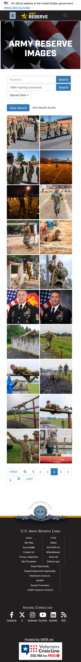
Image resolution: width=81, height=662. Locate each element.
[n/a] (56, 307)
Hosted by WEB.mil (39, 639)
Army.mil (53, 557)
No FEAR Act (53, 547)
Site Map (29, 542)
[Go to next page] (10, 479)
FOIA (53, 538)
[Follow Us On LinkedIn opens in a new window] (53, 616)
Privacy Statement (29, 557)
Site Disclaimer (28, 561)
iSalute (53, 542)
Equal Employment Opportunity (39, 571)
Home (29, 538)
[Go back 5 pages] (25, 471)
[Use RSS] (63, 616)
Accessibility (29, 547)
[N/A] (23, 307)
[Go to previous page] (33, 471)
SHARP (40, 580)
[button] (19, 7)
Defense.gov (53, 561)
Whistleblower (53, 552)
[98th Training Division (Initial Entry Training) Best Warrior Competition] (23, 132)
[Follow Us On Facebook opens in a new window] (11, 616)
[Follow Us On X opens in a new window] (22, 616)
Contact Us (28, 552)
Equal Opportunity (40, 566)
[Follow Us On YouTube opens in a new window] (43, 616)
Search (63, 79)
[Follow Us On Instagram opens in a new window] (32, 616)
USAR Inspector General (40, 590)
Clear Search (18, 108)
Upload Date (18, 95)
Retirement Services (40, 576)
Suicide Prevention (40, 585)
